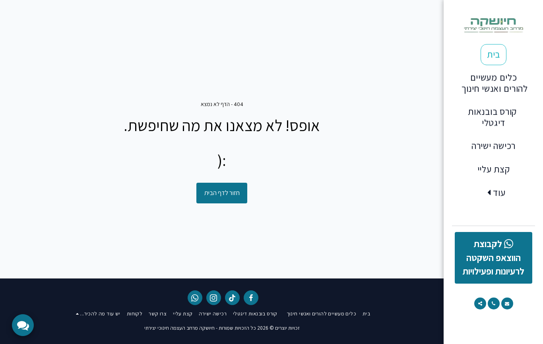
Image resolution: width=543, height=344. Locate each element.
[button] (507, 303)
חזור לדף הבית (222, 192)
